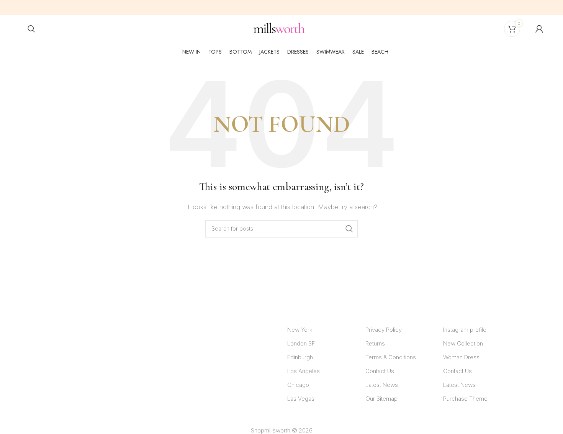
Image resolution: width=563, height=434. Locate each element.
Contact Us (379, 371)
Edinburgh (300, 357)
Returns (375, 343)
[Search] (31, 28)
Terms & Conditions (390, 357)
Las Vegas (300, 398)
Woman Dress (461, 357)
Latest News (381, 384)
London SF (301, 343)
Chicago (298, 384)
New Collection (463, 343)
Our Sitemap (381, 398)
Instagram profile (464, 329)
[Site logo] (279, 28)
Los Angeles (303, 371)
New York (299, 329)
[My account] (539, 28)
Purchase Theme (465, 398)
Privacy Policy (383, 329)
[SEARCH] (349, 228)
